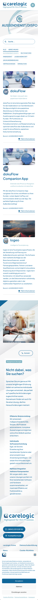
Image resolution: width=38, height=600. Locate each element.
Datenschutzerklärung (20, 597)
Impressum (31, 597)
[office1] (19, 513)
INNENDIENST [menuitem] (7, 57)
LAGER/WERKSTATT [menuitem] (20, 57)
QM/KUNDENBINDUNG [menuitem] (10, 60)
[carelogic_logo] (15, 3)
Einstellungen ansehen (19, 592)
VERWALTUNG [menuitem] (22, 64)
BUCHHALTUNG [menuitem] (26, 53)
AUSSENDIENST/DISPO (16, 136)
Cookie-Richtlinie (8, 597)
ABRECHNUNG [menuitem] (13, 49)
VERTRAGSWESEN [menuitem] (9, 64)
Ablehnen (19, 586)
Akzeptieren (19, 581)
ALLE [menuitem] (4, 49)
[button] (35, 555)
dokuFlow (18, 91)
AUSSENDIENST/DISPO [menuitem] (11, 53)
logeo (14, 240)
